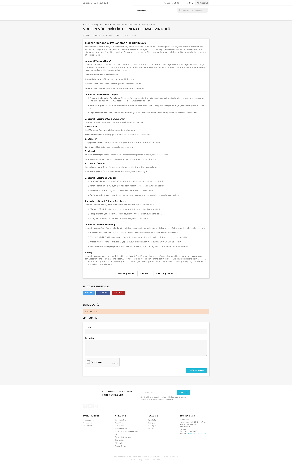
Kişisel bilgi (152, 420)
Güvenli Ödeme (121, 429)
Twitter (88, 292)
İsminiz (88, 327)
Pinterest (118, 292)
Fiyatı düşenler (88, 420)
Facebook (103, 292)
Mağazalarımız (144, 460)
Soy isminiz (89, 338)
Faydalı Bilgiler (88, 426)
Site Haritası (157, 460)
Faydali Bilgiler (120, 446)
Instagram (95, 406)
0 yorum (135, 35)
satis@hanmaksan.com (197, 433)
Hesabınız (153, 416)
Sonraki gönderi (165, 274)
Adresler (151, 429)
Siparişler (151, 423)
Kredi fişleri (152, 426)
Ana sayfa (145, 274)
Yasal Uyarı (119, 423)
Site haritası (119, 440)
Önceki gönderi (126, 274)
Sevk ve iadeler (121, 420)
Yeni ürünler (87, 423)
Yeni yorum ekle (196, 370)
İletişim (132, 460)
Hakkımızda (119, 426)
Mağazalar (119, 443)
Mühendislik (97, 35)
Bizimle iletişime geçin (123, 437)
